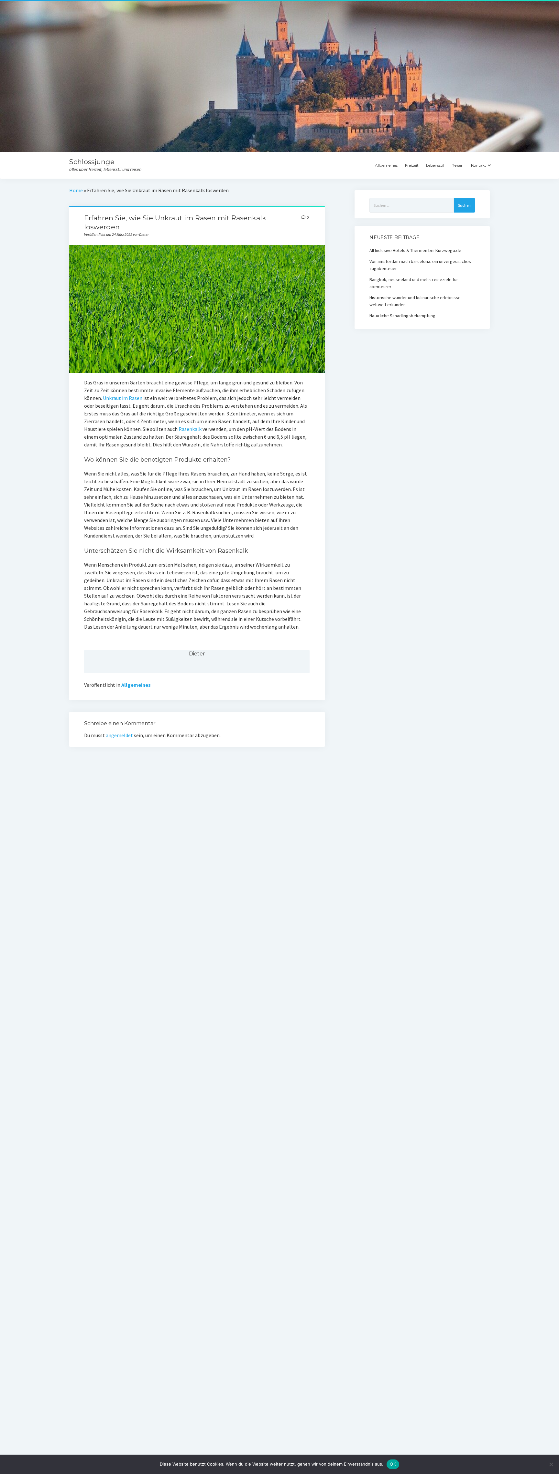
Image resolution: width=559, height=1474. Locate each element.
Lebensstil (435, 165)
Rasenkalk (190, 429)
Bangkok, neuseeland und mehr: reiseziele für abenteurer (413, 283)
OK (393, 1464)
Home (76, 190)
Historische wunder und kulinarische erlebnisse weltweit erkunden (415, 301)
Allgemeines (386, 165)
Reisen (458, 165)
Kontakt (478, 165)
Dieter (197, 654)
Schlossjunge (92, 162)
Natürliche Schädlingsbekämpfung (402, 316)
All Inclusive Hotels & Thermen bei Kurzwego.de (415, 250)
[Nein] (551, 1464)
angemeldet (119, 735)
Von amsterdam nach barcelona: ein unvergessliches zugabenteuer (420, 264)
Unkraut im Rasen (122, 398)
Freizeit (412, 165)
